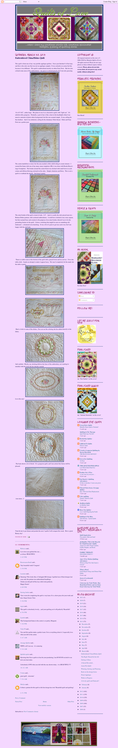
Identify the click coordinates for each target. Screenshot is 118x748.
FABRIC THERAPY (86, 552)
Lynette (22, 618)
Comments (83, 300)
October (84, 630)
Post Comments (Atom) (31, 711)
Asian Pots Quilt (86, 666)
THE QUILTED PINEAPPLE (89, 466)
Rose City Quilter (85, 510)
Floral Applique (86, 675)
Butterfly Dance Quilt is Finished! (89, 427)
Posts (82, 296)
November (85, 627)
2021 (81, 597)
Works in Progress (86, 678)
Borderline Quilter (86, 439)
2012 (81, 691)
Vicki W (23, 629)
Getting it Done (86, 660)
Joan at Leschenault (86, 578)
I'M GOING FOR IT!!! (86, 554)
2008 (81, 703)
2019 (81, 603)
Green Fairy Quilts (86, 425)
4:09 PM (23, 587)
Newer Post (18, 701)
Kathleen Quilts (85, 503)
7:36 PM (23, 624)
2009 (81, 700)
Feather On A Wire (86, 472)
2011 (81, 694)
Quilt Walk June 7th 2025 (87, 434)
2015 (81, 615)
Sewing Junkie (25, 592)
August (84, 636)
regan (22, 606)
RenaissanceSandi (26, 562)
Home (45, 701)
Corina (22, 673)
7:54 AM (23, 679)
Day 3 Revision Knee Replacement (89, 491)
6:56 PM (23, 612)
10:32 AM (24, 668)
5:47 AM (23, 638)
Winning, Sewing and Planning (91, 669)
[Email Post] (28, 537)
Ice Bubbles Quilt (84, 505)
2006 (81, 709)
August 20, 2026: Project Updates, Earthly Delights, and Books (89, 546)
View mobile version (44, 705)
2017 (81, 609)
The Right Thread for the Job (90, 657)
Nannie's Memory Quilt (86, 498)
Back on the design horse (89, 672)
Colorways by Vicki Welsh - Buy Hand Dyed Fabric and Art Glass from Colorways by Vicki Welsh (90, 585)
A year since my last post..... (87, 474)
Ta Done (82, 461)
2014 (81, 618)
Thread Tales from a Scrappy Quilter (89, 489)
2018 (81, 606)
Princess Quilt (84, 445)
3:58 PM (23, 568)
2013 (81, 621)
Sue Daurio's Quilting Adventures (87, 480)
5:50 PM (23, 601)
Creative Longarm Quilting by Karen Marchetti (90, 451)
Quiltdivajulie (24, 654)
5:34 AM (23, 649)
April (83, 648)
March (84, 651)
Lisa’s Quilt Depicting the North (88, 512)
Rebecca (23, 548)
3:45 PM (23, 557)
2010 (81, 697)
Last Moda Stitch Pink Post (87, 467)
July (83, 639)
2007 (81, 706)
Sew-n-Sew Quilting (86, 459)
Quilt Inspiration (85, 535)
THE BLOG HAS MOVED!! (88, 454)
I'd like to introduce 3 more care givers (90, 483)
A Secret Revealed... (87, 663)
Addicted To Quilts (86, 443)
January (84, 688)
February (85, 684)
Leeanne (23, 574)
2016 (81, 612)
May (83, 645)
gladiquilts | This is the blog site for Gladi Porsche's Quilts (90, 543)
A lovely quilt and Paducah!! (90, 681)
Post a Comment (20, 698)
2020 (81, 600)
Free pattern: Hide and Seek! (87, 537)
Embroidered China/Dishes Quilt (30, 58)
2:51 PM (23, 693)
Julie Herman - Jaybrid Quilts (88, 518)
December (85, 624)
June (83, 642)
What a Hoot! (84, 569)
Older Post (71, 701)
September (85, 633)
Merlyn (22, 684)
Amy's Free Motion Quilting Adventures (89, 560)
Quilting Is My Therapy (87, 432)
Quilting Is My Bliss (86, 516)
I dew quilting (84, 496)
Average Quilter (25, 643)
